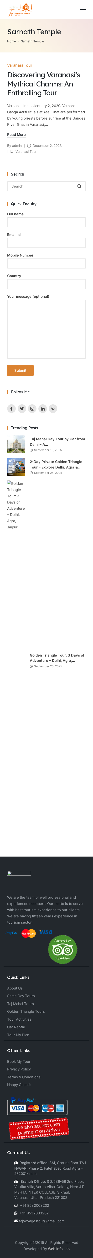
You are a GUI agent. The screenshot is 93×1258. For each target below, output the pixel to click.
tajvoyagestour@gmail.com (42, 1221)
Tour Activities (19, 1019)
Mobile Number (20, 255)
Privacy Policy (19, 1069)
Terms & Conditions (24, 1077)
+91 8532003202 (34, 1205)
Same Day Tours (21, 996)
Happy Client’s (19, 1084)
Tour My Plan (18, 1035)
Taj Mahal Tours (20, 1003)
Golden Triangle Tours (26, 1011)
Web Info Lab (59, 1249)
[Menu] (83, 9)
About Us (15, 988)
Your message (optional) (28, 296)
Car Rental (16, 1027)
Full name (15, 214)
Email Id (14, 234)
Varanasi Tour (19, 65)
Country (14, 276)
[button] (79, 186)
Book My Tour (19, 1061)
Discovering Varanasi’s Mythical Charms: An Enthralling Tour (43, 83)
